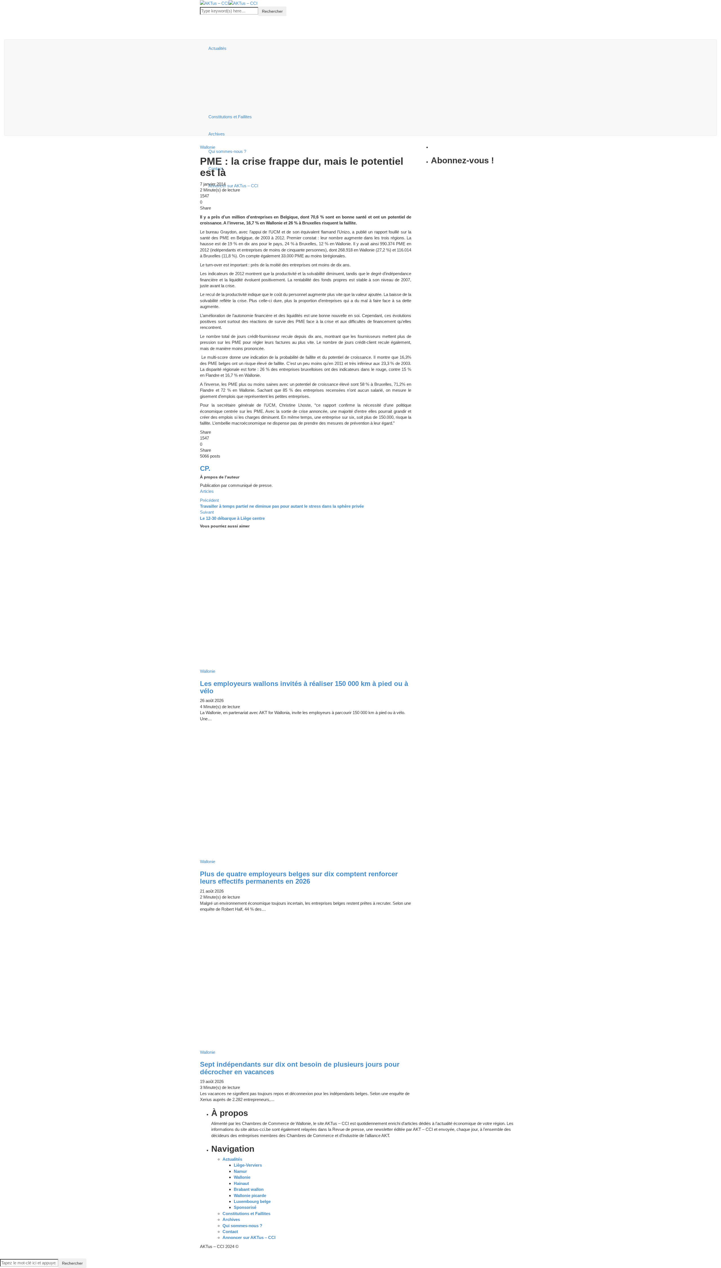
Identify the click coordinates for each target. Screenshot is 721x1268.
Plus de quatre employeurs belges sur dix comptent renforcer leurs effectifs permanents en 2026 (299, 877)
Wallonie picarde (250, 1195)
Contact (230, 1231)
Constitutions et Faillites (230, 116)
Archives (216, 134)
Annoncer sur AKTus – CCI (248, 1237)
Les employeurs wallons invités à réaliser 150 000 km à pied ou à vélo (304, 687)
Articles (207, 491)
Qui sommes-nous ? (242, 1225)
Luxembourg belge (252, 1201)
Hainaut (241, 1183)
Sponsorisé (245, 1207)
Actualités (217, 48)
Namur (240, 1171)
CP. (205, 468)
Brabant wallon (249, 1189)
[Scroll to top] (3, 1256)
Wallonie (242, 1177)
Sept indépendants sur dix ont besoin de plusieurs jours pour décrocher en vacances (299, 1067)
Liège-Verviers (248, 1165)
